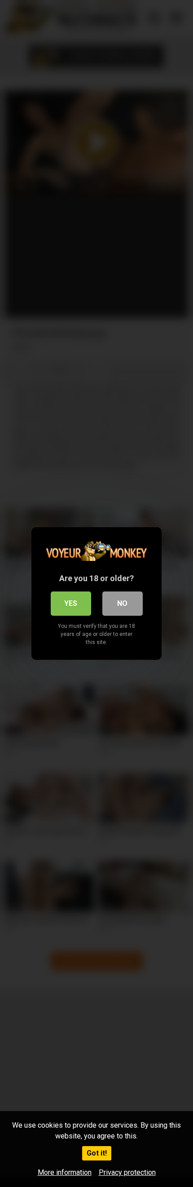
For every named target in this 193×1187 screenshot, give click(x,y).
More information (65, 1172)
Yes (70, 603)
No (122, 603)
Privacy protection (127, 1172)
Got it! (97, 1153)
